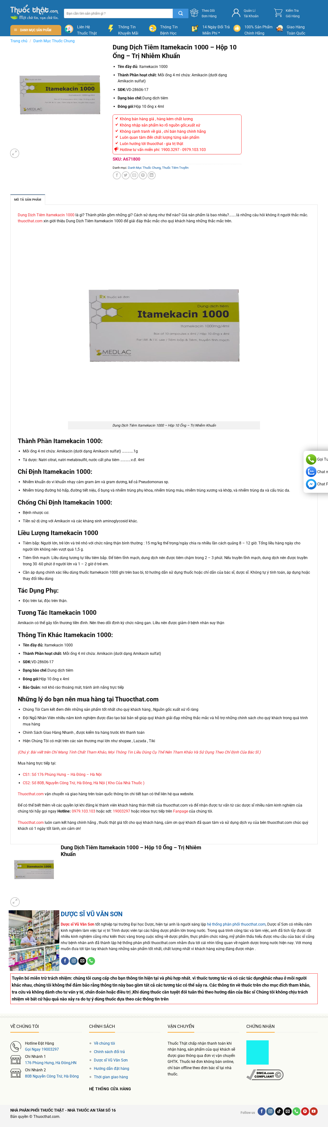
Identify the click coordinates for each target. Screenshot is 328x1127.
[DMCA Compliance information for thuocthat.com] (265, 1074)
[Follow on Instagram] (74, 961)
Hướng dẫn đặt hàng (111, 1068)
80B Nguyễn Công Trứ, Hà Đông (52, 1076)
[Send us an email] (82, 961)
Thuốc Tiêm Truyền (175, 167)
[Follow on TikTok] (279, 1111)
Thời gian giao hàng (111, 1077)
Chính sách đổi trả (109, 1051)
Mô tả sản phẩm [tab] (27, 199)
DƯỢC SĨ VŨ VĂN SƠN (91, 914)
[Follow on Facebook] (65, 961)
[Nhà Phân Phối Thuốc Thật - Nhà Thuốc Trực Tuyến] (34, 12)
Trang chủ (18, 41)
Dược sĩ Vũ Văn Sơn (111, 1060)
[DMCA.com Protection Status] (257, 1052)
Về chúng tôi (104, 1043)
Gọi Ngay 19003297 (42, 1049)
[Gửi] (180, 13)
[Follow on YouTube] (314, 1111)
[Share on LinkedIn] (152, 175)
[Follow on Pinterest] (305, 1111)
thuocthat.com (30, 221)
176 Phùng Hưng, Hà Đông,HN (50, 1063)
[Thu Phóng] (14, 153)
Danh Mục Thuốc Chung (54, 41)
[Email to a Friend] (134, 175)
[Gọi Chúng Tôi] (91, 961)
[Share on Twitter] (126, 175)
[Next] (26, 151)
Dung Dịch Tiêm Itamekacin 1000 (46, 215)
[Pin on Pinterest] (143, 175)
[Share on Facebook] (117, 175)
